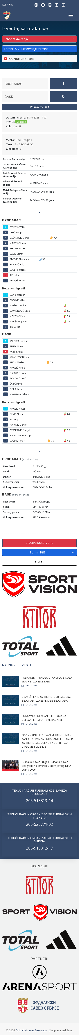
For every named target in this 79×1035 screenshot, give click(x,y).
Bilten (39, 561)
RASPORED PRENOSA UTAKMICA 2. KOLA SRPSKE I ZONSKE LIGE (46, 679)
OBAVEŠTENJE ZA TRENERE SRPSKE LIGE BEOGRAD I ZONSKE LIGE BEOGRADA (46, 698)
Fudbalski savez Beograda (31, 1030)
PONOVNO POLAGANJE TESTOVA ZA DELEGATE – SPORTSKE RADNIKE (43, 717)
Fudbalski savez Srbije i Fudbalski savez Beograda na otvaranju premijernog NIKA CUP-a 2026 (46, 765)
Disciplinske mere (39, 543)
